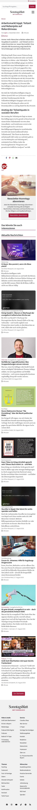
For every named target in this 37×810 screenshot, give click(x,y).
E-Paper (22, 727)
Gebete (22, 780)
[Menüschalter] (33, 12)
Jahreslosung (24, 783)
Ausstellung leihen (25, 767)
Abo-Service (23, 724)
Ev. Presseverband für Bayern (26, 757)
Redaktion (23, 740)
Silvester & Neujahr (7, 780)
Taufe (3, 786)
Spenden (22, 795)
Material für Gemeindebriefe (25, 787)
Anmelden (33, 1)
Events (22, 777)
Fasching (4, 767)
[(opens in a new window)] (7, 805)
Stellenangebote (25, 733)
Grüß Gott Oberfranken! (8, 720)
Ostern (3, 777)
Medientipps (5, 727)
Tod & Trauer (5, 796)
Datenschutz (23, 746)
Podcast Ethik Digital (7, 730)
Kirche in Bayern (6, 724)
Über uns (22, 753)
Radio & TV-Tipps (6, 737)
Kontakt (22, 737)
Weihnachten (5, 783)
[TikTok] (21, 805)
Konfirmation (5, 789)
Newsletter (23, 743)
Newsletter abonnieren (18, 215)
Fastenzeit (4, 770)
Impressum (23, 749)
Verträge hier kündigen (27, 730)
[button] (4, 36)
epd (5, 33)
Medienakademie (25, 770)
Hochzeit (4, 793)
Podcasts (4, 733)
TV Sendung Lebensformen (5, 741)
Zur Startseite (18, 693)
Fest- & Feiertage (6, 773)
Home (3, 18)
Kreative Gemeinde (26, 773)
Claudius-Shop (24, 720)
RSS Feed (23, 791)
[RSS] (30, 805)
